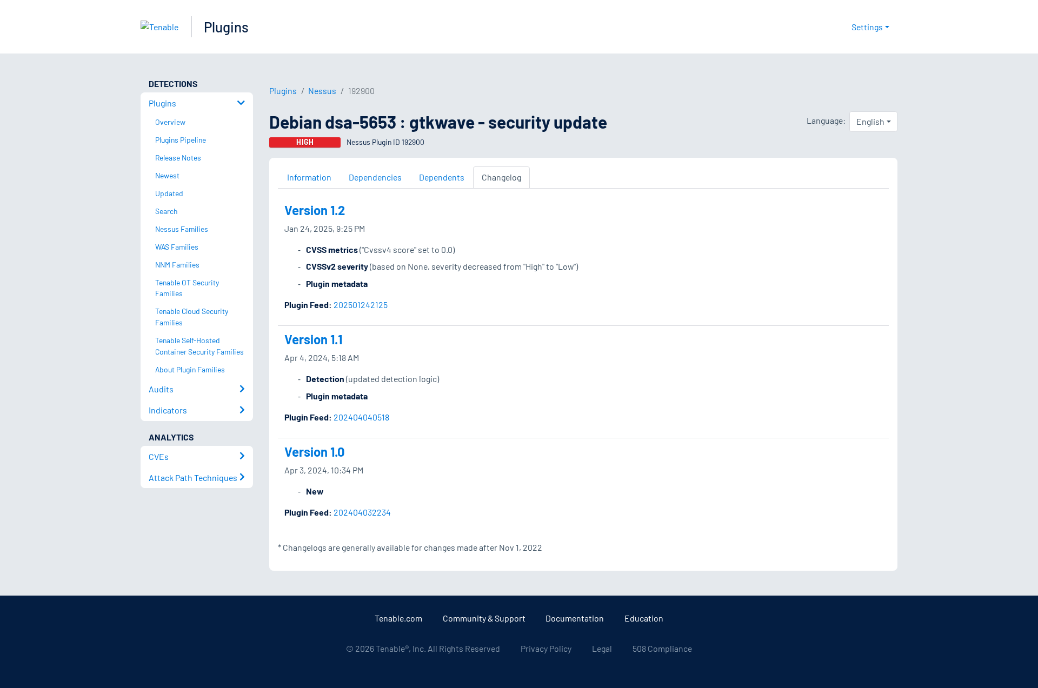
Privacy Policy (546, 648)
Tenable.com (398, 618)
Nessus (322, 90)
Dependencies (375, 177)
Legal (602, 648)
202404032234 (362, 512)
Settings (867, 27)
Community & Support (484, 618)
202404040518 (361, 417)
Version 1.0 (314, 451)
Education (643, 618)
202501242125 (361, 304)
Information (309, 177)
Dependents (441, 177)
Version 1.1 (313, 339)
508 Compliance (662, 648)
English (870, 121)
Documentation (574, 618)
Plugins (226, 26)
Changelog (501, 177)
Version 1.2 (314, 210)
